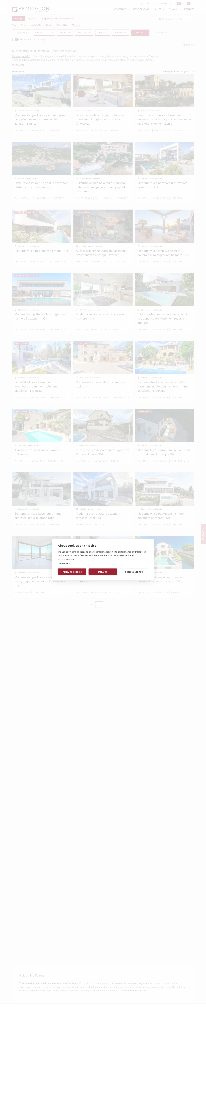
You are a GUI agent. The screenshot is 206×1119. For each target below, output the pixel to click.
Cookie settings (134, 571)
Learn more (64, 563)
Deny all (103, 571)
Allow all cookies (72, 571)
